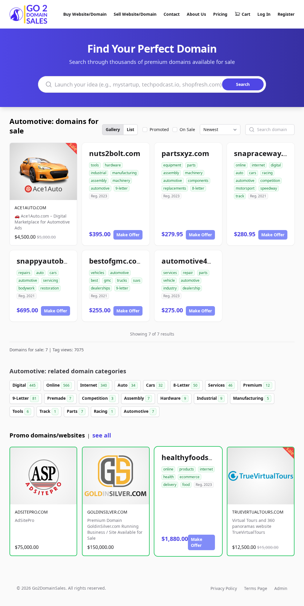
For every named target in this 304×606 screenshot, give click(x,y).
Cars (154, 385)
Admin (280, 588)
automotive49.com (195, 261)
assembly (99, 180)
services (170, 272)
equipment (172, 165)
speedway (268, 188)
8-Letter (185, 385)
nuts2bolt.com (114, 153)
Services (220, 385)
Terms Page (255, 588)
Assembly (137, 398)
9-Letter (24, 398)
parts (191, 165)
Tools (20, 411)
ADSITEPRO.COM (31, 512)
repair (188, 272)
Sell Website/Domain (135, 14)
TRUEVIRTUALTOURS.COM (258, 512)
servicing (50, 280)
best (94, 280)
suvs (136, 280)
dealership (191, 288)
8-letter (198, 188)
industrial (98, 172)
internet (258, 165)
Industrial (209, 398)
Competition (97, 398)
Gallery (113, 129)
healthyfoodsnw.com (199, 457)
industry (170, 288)
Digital (24, 385)
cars (252, 172)
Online (57, 385)
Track (47, 411)
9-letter (121, 188)
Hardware (173, 398)
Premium (256, 385)
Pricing (220, 14)
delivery (169, 484)
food (186, 484)
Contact (172, 14)
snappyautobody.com (55, 261)
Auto (126, 385)
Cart (246, 14)
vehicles (97, 272)
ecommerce (190, 476)
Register (286, 14)
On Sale (187, 129)
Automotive (139, 411)
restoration (49, 288)
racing (267, 172)
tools (95, 165)
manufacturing (124, 172)
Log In (263, 14)
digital (276, 165)
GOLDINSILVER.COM (107, 512)
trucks (122, 280)
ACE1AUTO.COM (30, 207)
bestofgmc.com (116, 261)
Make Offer (128, 234)
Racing (103, 411)
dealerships (100, 288)
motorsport (245, 188)
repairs (24, 272)
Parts (75, 411)
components (198, 180)
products (186, 469)
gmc (107, 280)
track (240, 196)
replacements (174, 188)
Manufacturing (251, 398)
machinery (121, 180)
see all (101, 435)
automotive (100, 188)
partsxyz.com (185, 153)
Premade (59, 398)
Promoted (159, 129)
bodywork (26, 288)
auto (239, 172)
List (130, 129)
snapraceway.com (266, 153)
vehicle (169, 280)
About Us (196, 14)
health (168, 476)
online (241, 165)
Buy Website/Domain (85, 14)
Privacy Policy (223, 588)
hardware (113, 165)
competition (270, 180)
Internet (93, 385)
